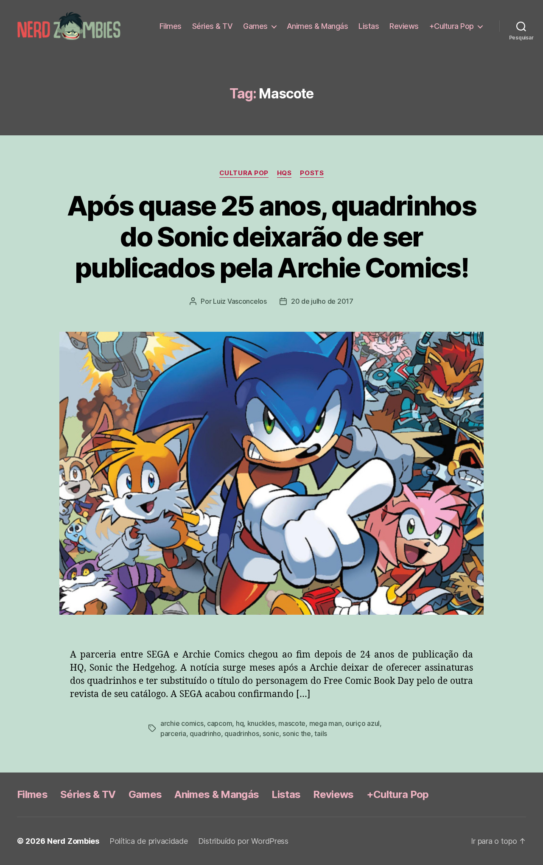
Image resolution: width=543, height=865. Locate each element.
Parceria (173, 733)
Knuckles (261, 723)
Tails (320, 733)
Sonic (271, 733)
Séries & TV (212, 26)
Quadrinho (205, 733)
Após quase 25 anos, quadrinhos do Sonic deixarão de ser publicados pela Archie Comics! (271, 236)
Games (255, 26)
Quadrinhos (241, 733)
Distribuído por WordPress (243, 841)
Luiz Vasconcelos (240, 301)
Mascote (291, 723)
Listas (368, 26)
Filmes (171, 26)
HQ (240, 723)
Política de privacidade (148, 841)
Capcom (219, 723)
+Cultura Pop (451, 26)
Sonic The (297, 733)
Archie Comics (182, 723)
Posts (312, 173)
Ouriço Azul (362, 723)
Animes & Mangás (317, 26)
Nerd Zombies (73, 841)
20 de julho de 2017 (322, 301)
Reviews (404, 26)
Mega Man (325, 723)
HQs (284, 173)
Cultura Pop (244, 173)
